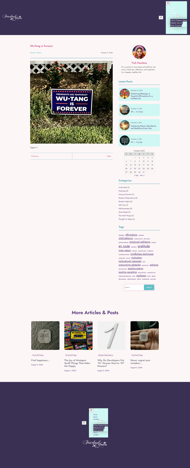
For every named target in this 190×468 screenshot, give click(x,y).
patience (154, 264)
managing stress (142, 251)
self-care (154, 276)
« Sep (136, 175)
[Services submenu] (177, 16)
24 (144, 168)
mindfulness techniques (142, 254)
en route (124, 246)
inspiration (134, 251)
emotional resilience (123, 242)
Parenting (122, 191)
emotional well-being (140, 242)
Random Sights (35, 52)
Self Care (122, 205)
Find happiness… (40, 360)
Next (109, 156)
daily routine (147, 238)
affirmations (131, 234)
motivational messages (130, 261)
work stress (153, 279)
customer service (138, 238)
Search (149, 287)
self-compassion (122, 279)
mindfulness (150, 251)
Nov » (142, 175)
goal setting (134, 247)
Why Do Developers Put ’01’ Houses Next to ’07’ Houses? (111, 363)
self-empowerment (131, 279)
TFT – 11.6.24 (136, 142)
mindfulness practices (124, 254)
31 (143, 172)
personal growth (123, 269)
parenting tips (145, 265)
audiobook (141, 235)
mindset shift (122, 258)
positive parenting (128, 272)
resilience (141, 275)
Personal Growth (125, 194)
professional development (125, 276)
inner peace (125, 250)
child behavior (126, 238)
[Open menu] (161, 17)
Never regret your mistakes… (140, 362)
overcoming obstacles (130, 264)
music (143, 261)
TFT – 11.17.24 (137, 112)
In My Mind (123, 187)
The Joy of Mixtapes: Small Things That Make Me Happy (77, 363)
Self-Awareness (124, 208)
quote (133, 276)
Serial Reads (123, 212)
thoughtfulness (145, 279)
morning (128, 258)
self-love (139, 279)
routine (149, 276)
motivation (136, 257)
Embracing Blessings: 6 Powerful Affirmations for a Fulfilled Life (142, 96)
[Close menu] (168, 3)
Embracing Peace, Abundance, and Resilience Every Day (143, 127)
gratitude (144, 246)
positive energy (135, 268)
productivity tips (151, 272)
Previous (34, 156)
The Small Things (125, 215)
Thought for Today (125, 219)
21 (131, 168)
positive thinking (142, 272)
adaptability (121, 235)
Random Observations (127, 198)
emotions (154, 242)
